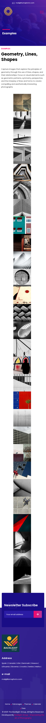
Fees (23, 708)
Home (7, 704)
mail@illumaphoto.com (25, 3)
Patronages (17, 704)
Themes (27, 704)
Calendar (37, 704)
